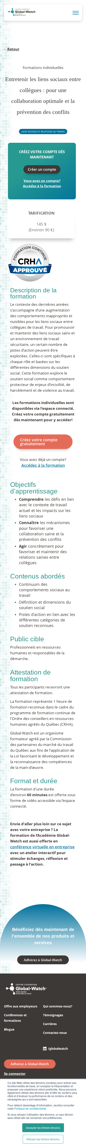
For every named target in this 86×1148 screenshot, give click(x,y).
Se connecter (15, 1073)
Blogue (9, 1029)
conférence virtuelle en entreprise (42, 846)
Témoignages (53, 1015)
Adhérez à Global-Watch (43, 960)
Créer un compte (42, 169)
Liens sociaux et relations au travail (43, 131)
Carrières (50, 1024)
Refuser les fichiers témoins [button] (43, 1139)
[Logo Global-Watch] (22, 13)
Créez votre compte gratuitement (38, 441)
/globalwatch (58, 1048)
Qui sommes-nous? (57, 1006)
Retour (13, 49)
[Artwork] (26, 993)
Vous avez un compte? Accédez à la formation (42, 183)
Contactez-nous (55, 1033)
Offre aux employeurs (20, 1006)
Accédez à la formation (43, 465)
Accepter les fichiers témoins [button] (43, 1127)
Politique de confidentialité (30, 1108)
